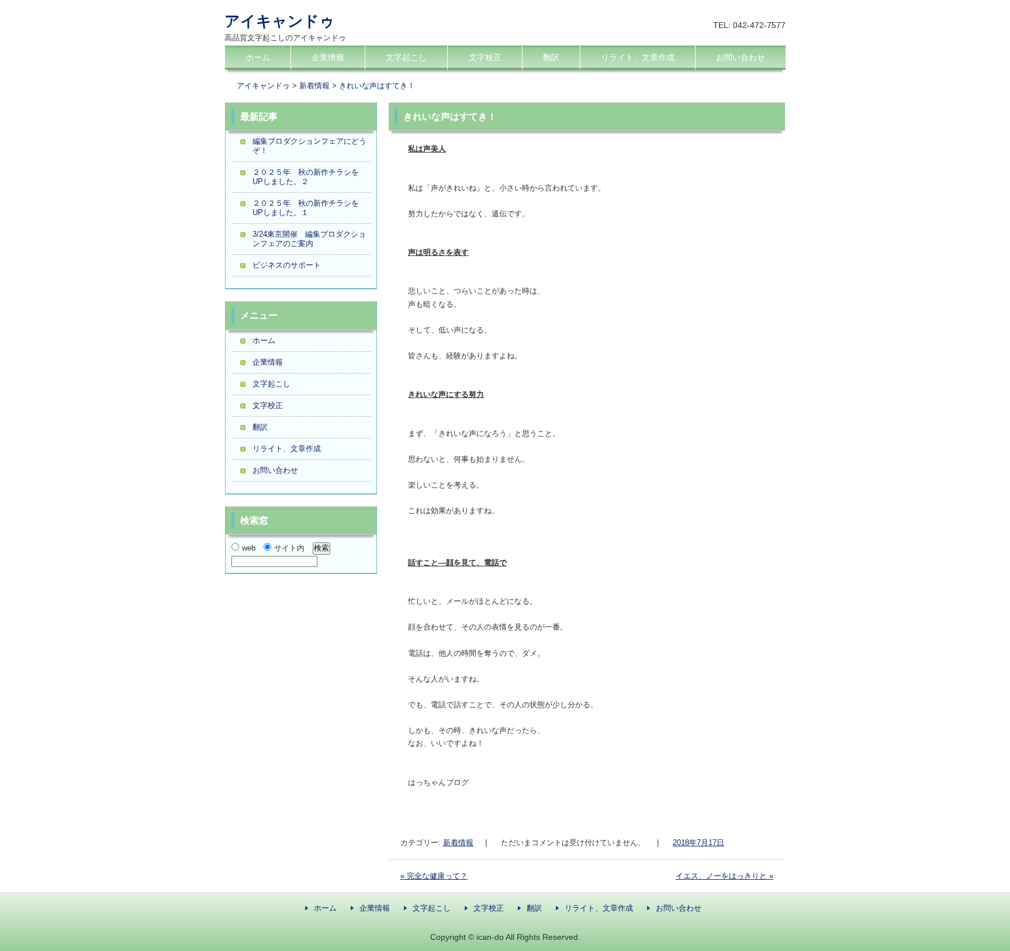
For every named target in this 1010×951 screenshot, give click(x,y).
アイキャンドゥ (279, 21)
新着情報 (458, 842)
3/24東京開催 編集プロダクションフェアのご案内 (309, 239)
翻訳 (551, 57)
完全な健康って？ (434, 876)
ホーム (257, 57)
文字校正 (485, 57)
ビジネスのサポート (286, 265)
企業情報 (328, 57)
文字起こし (406, 57)
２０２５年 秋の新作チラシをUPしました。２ (305, 177)
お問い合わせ (740, 57)
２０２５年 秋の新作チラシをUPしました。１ (305, 208)
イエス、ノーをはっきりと (724, 876)
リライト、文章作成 (638, 57)
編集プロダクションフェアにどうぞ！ (309, 146)
